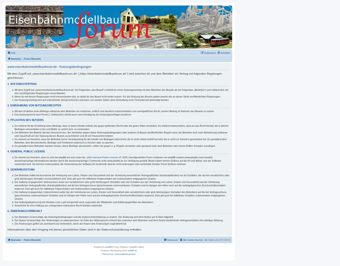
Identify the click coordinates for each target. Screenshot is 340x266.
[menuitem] (11, 53)
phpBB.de (132, 250)
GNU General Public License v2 (104, 157)
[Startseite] (23, 13)
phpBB (108, 247)
